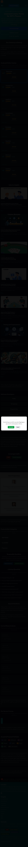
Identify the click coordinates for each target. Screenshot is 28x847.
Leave (18, 427)
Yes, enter (11, 427)
